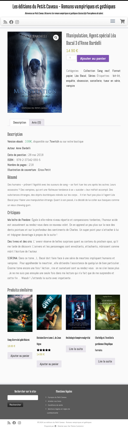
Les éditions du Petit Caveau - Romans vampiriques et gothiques (67, 422)
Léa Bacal (80, 76)
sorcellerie (96, 81)
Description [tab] (19, 122)
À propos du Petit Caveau (57, 397)
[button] (56, 37)
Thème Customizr (77, 426)
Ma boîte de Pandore (18, 220)
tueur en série (111, 81)
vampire (70, 86)
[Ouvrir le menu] (112, 21)
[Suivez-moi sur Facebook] (12, 22)
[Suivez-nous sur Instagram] (18, 22)
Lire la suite (76, 349)
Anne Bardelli (23, 148)
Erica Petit (44, 170)
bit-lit (116, 76)
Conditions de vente (55, 405)
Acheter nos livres (54, 401)
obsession (82, 81)
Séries (91, 76)
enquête (70, 81)
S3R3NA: (13, 258)
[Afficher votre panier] (123, 20)
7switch (54, 141)
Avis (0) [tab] (36, 122)
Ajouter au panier (93, 58)
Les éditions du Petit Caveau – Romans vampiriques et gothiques (64, 6)
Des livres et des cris (19, 241)
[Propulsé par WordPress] (55, 426)
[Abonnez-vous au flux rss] (6, 22)
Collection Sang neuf (97, 71)
